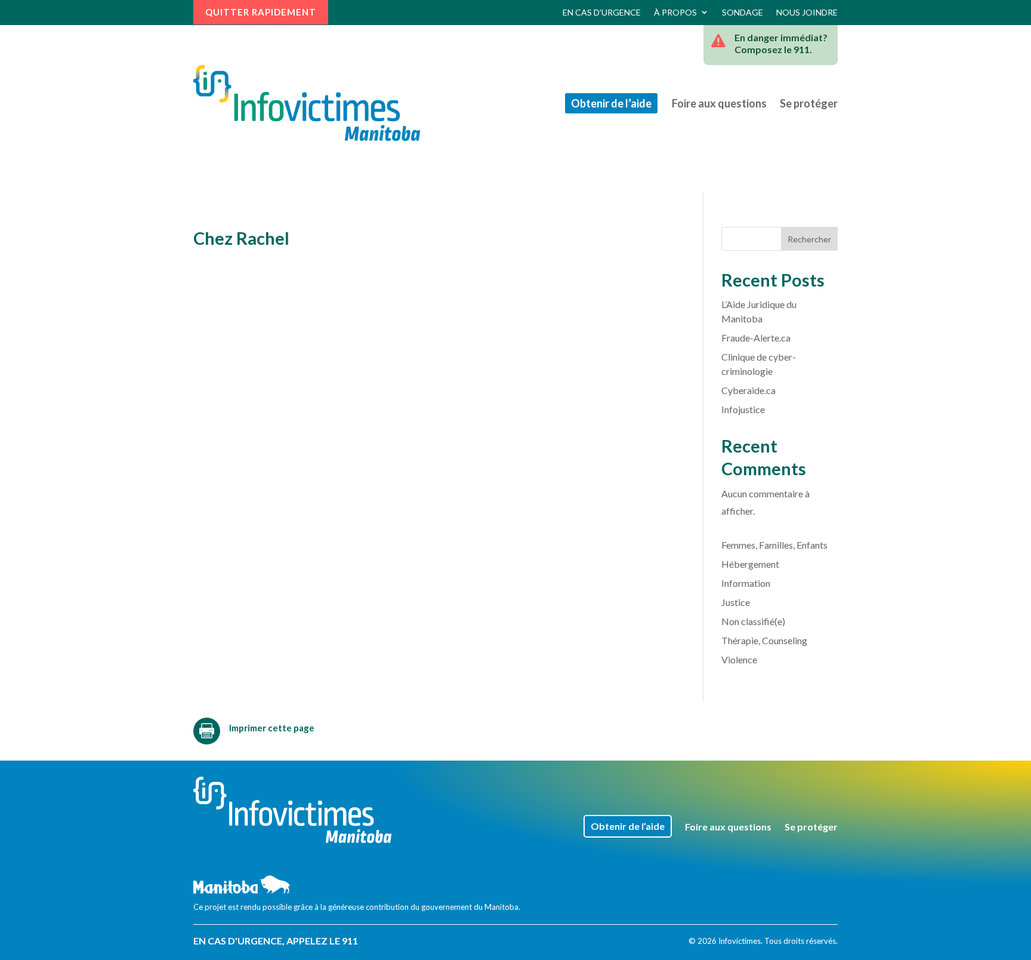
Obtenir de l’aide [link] (611, 103)
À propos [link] (675, 12)
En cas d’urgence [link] (602, 12)
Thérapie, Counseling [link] (764, 640)
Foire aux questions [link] (719, 103)
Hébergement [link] (750, 564)
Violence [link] (739, 659)
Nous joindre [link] (807, 12)
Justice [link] (735, 602)
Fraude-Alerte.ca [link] (756, 337)
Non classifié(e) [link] (753, 621)
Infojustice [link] (743, 409)
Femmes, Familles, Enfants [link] (774, 544)
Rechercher (809, 239)
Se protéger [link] (809, 103)
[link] (306, 103)
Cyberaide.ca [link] (748, 390)
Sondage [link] (742, 12)
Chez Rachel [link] (241, 237)
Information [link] (745, 583)
